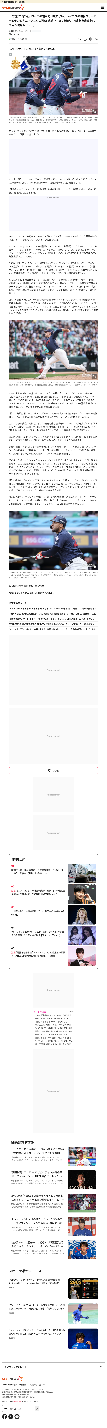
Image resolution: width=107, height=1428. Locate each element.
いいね (56, 770)
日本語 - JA (15, 1408)
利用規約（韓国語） (38, 1384)
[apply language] (37, 1408)
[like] (79, 39)
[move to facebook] (4, 1416)
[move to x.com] (10, 1416)
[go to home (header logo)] (13, 7)
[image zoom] (94, 111)
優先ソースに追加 (17, 39)
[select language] (91, 39)
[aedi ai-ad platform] (25, 57)
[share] (85, 39)
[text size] (96, 39)
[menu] (102, 7)
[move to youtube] (17, 1416)
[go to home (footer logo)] (12, 1378)
